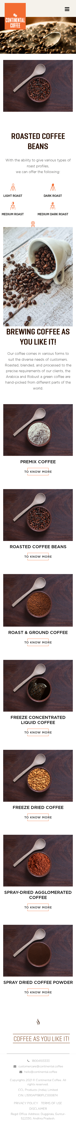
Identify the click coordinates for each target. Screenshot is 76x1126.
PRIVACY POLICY (26, 1103)
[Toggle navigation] (67, 11)
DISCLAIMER (38, 1109)
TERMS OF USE (51, 1103)
